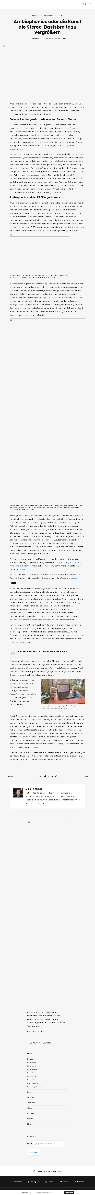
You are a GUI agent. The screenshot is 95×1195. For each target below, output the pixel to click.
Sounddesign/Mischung (48, 15)
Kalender (30, 1113)
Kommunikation (32, 1083)
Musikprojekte (32, 1069)
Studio (29, 1108)
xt (62, 15)
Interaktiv (30, 1073)
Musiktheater (31, 1063)
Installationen (31, 1076)
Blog (34, 15)
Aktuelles (30, 1097)
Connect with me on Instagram (48, 1171)
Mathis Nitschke (60, 39)
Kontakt (30, 1119)
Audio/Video (31, 1103)
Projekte (30, 1059)
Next (86, 776)
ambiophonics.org (24, 569)
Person (29, 1092)
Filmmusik (30, 1080)
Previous (10, 776)
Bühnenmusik (31, 1066)
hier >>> (43, 1031)
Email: (30, 1143)
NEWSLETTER (26, 1193)
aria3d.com (74, 578)
